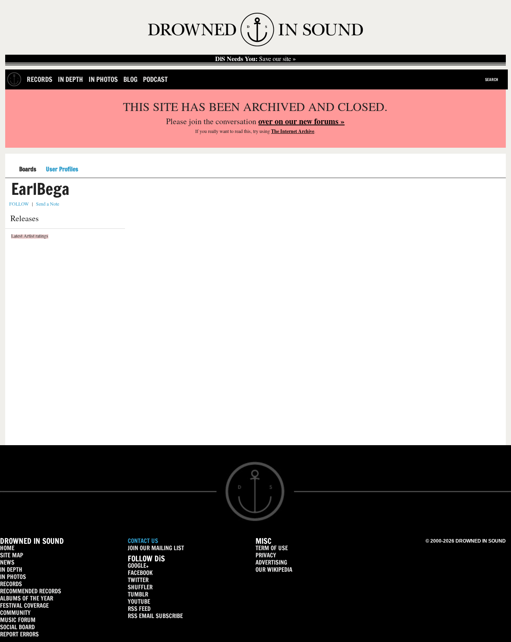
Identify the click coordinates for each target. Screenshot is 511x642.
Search (491, 79)
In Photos (103, 79)
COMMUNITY (15, 612)
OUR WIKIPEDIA (274, 569)
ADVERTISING (271, 562)
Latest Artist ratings (29, 235)
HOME (7, 548)
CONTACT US (143, 541)
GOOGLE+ (138, 565)
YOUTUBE (139, 601)
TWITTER (138, 580)
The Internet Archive (292, 131)
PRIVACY (266, 555)
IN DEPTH (11, 569)
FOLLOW (19, 203)
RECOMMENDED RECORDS (30, 591)
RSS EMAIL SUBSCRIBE (155, 616)
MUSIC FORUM (18, 620)
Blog (130, 79)
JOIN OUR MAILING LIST (156, 548)
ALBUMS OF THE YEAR (26, 598)
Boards (27, 169)
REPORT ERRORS (19, 634)
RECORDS (11, 584)
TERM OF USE (272, 548)
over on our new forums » (301, 121)
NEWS (7, 562)
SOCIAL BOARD (17, 627)
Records (39, 79)
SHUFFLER (140, 587)
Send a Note (47, 203)
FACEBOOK (140, 573)
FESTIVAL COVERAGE (24, 605)
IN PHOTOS (13, 577)
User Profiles (62, 169)
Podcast (155, 79)
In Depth (70, 79)
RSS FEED (139, 608)
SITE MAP (11, 555)
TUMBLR (138, 594)
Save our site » (255, 59)
